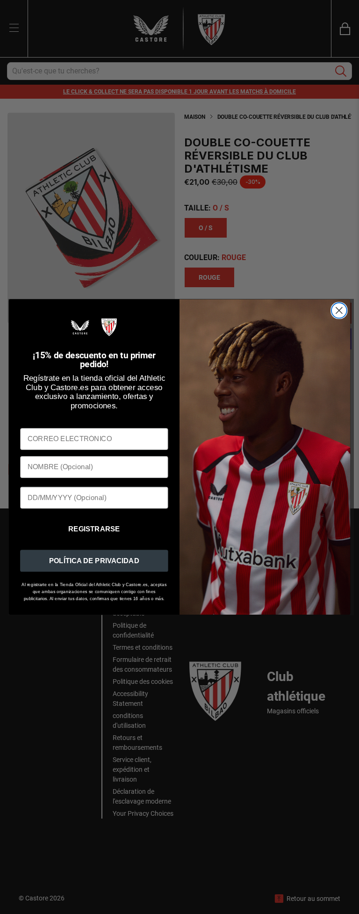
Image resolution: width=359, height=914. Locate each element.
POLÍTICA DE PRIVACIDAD (94, 560)
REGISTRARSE (94, 529)
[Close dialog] (339, 311)
